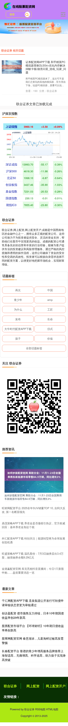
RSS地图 (40, 709)
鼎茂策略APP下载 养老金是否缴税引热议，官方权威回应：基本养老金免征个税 (33, 525)
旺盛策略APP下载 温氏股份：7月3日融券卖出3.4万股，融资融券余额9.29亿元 (32, 555)
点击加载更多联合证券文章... (34, 103)
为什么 (18, 309)
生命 (50, 319)
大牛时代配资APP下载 (18, 329)
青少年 (18, 300)
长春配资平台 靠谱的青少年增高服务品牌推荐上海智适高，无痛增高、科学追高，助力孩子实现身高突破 (34, 655)
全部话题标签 (34, 348)
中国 (50, 290)
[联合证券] (20, 6)
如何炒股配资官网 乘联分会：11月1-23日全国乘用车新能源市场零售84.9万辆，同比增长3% (33, 496)
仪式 (50, 329)
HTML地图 (52, 709)
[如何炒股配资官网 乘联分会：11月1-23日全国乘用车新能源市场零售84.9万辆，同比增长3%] (34, 474)
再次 (18, 290)
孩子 (18, 338)
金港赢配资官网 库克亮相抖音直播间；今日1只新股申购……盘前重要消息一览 (33, 570)
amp (50, 300)
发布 (18, 319)
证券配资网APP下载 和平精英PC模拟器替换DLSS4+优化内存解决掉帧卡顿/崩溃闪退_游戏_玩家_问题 (46, 67)
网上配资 (33, 686)
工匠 (50, 309)
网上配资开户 (55, 686)
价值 (50, 338)
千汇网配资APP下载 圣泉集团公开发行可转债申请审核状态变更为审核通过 (33, 602)
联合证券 (10, 686)
